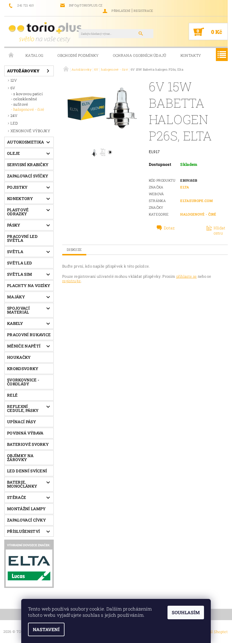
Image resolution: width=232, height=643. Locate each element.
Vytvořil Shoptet (213, 631)
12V (13, 80)
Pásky (13, 225)
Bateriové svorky (28, 444)
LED (14, 123)
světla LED (19, 263)
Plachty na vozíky (28, 285)
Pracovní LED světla (22, 238)
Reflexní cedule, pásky (22, 408)
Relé (12, 395)
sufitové (20, 104)
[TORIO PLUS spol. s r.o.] (46, 32)
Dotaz (169, 228)
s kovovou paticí (28, 94)
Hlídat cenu (219, 230)
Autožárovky (23, 70)
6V (12, 87)
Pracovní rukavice (29, 334)
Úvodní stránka (11, 55)
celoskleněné (25, 99)
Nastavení (46, 629)
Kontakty (191, 55)
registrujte (71, 280)
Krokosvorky (22, 368)
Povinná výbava (25, 433)
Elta (184, 187)
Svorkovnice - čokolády (23, 381)
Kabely (15, 323)
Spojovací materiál (18, 310)
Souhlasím (186, 612)
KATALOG (34, 55)
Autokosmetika (25, 142)
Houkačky (19, 357)
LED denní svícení (27, 470)
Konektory (20, 198)
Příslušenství (23, 531)
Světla (15, 251)
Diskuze (74, 249)
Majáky (16, 296)
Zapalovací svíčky (27, 176)
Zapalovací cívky (26, 520)
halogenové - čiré (28, 109)
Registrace (143, 10)
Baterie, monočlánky (22, 484)
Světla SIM (19, 274)
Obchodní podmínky (77, 55)
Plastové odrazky (18, 211)
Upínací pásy (21, 421)
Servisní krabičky (27, 164)
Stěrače (16, 497)
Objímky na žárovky (20, 457)
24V (13, 115)
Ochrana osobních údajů (139, 55)
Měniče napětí (23, 346)
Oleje (13, 153)
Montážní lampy (26, 508)
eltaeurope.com (196, 200)
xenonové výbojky (30, 130)
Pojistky (17, 187)
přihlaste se (186, 276)
